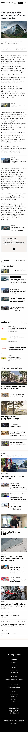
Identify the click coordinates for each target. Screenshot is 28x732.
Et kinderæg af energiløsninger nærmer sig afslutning (18, 161)
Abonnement (14, 662)
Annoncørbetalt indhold (14, 687)
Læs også (13, 103)
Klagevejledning (14, 684)
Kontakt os (14, 696)
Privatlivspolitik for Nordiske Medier (14, 679)
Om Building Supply (14, 701)
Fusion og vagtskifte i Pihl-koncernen (18, 105)
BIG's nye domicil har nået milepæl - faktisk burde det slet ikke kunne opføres (18, 229)
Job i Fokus (5, 322)
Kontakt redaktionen (14, 694)
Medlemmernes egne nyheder (10, 456)
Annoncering (14, 667)
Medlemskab (14, 665)
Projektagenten (14, 670)
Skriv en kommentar (21, 260)
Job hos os (14, 699)
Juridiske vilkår (14, 682)
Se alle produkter (14, 672)
